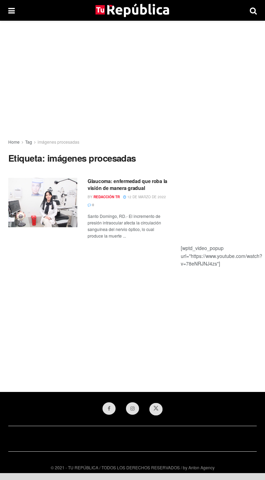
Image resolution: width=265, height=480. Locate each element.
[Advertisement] (132, 79)
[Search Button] (253, 10)
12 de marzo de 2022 (146, 196)
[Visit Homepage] (132, 10)
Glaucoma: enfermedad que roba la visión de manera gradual (127, 184)
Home (14, 142)
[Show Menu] (11, 10)
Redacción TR (107, 196)
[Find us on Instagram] (132, 408)
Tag (28, 142)
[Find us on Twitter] (156, 409)
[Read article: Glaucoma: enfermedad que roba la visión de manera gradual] (42, 202)
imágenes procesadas (58, 142)
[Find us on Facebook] (109, 408)
